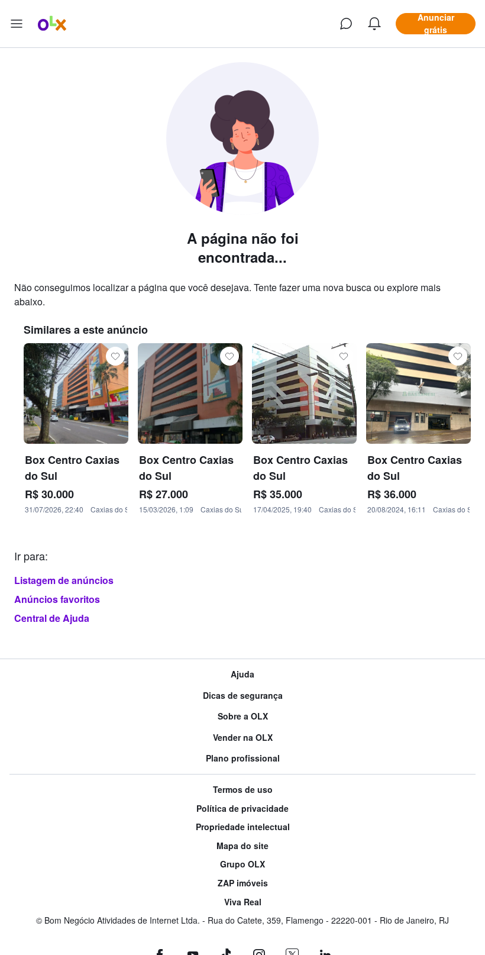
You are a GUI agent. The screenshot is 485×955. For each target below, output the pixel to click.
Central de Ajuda (51, 618)
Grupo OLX (242, 864)
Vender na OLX (243, 737)
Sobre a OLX (243, 716)
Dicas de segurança (243, 695)
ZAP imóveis (243, 883)
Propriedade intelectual (243, 827)
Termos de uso (243, 789)
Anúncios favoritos (57, 599)
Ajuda (242, 674)
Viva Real (242, 902)
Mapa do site (242, 845)
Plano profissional (243, 758)
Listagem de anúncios (64, 580)
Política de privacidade (242, 808)
